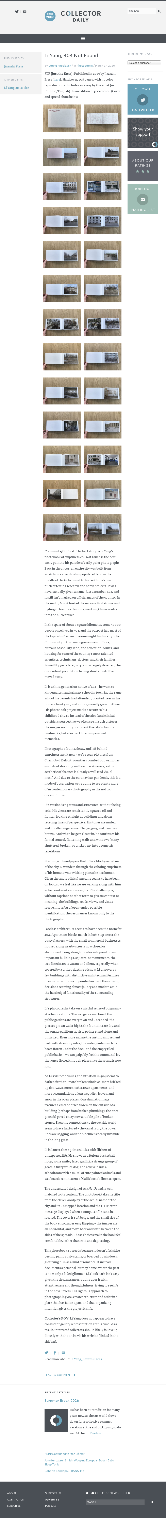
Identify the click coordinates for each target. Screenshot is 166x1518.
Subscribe (13, 1506)
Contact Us (15, 1499)
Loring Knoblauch (60, 65)
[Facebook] (55, 1352)
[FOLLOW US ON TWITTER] (87, 1493)
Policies (50, 1506)
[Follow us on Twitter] (17, 11)
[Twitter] (46, 1352)
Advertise (52, 1499)
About (11, 1493)
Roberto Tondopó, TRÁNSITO (64, 1471)
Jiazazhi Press (92, 1358)
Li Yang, (76, 1358)
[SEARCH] (159, 11)
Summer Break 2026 (62, 1400)
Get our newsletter (110, 1493)
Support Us (53, 1493)
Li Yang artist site (16, 87)
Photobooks (85, 65)
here (57, 79)
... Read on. (94, 1432)
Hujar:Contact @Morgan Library (65, 1454)
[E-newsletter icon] (25, 11)
